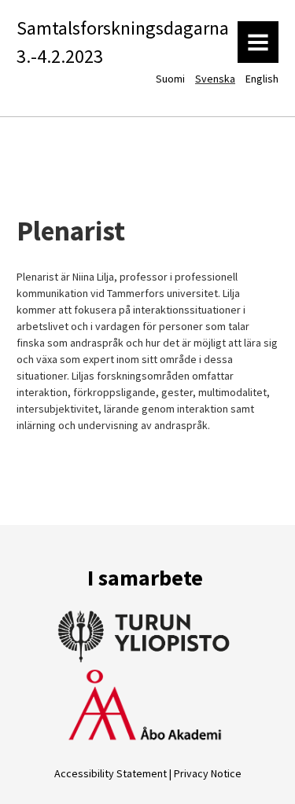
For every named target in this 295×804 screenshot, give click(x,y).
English (261, 79)
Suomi (170, 79)
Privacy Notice (208, 773)
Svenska (215, 79)
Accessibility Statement (110, 773)
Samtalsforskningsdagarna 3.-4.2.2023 (123, 42)
